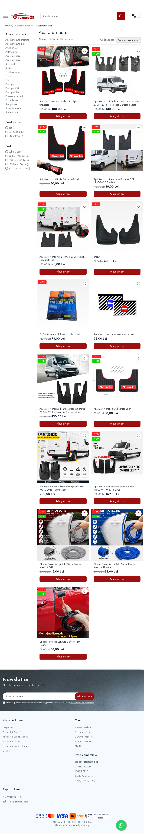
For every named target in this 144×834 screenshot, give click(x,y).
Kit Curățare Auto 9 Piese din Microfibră (60, 334)
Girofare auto (12, 72)
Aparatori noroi (13, 56)
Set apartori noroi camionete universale (113, 334)
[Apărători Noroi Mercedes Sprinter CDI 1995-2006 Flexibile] (117, 150)
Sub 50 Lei (14, 151)
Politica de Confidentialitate (82, 702)
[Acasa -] (23, 16)
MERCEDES (15, 132)
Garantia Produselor (84, 736)
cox (10, 127)
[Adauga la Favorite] (84, 51)
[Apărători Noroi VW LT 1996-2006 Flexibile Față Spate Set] (63, 227)
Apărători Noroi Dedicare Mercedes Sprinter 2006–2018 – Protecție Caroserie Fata (62, 410)
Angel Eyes (11, 48)
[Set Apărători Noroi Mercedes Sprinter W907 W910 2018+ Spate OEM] (63, 457)
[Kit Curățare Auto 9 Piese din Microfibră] (63, 305)
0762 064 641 (14, 796)
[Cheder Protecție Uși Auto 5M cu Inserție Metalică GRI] (63, 535)
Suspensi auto (12, 112)
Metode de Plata (83, 727)
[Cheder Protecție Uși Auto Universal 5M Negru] (63, 613)
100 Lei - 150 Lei (17, 160)
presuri (97, 256)
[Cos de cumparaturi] (139, 16)
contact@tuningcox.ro (17, 801)
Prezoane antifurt (14, 96)
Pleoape (9, 84)
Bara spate (10, 64)
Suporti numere (13, 108)
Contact (6, 750)
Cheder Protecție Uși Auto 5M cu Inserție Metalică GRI (60, 566)
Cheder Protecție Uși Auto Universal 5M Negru (60, 643)
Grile (8, 76)
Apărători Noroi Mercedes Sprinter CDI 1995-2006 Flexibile (114, 181)
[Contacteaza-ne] (134, 16)
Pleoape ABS (12, 88)
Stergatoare (11, 104)
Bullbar (8, 68)
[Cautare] (121, 16)
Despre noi (8, 727)
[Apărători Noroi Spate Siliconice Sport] (63, 150)
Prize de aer (11, 100)
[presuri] (117, 227)
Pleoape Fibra (12, 92)
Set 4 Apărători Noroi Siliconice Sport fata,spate (59, 103)
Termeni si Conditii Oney (15, 746)
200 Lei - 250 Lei (18, 168)
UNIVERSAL (15, 136)
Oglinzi (9, 80)
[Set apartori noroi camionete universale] (117, 305)
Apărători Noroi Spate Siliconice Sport (59, 179)
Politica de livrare (11, 741)
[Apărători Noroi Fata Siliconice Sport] (117, 380)
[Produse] (5, 16)
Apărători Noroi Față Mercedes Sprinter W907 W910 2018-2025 (114, 488)
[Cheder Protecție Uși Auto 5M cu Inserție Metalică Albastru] (117, 535)
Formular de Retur (83, 741)
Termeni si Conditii (12, 732)
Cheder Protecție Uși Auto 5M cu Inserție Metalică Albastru (114, 566)
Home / (9, 25)
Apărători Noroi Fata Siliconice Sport (112, 408)
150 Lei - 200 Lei (17, 164)
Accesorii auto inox (15, 44)
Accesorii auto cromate (17, 40)
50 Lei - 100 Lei (17, 156)
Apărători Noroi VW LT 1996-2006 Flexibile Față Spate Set (63, 258)
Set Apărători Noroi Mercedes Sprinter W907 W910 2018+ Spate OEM (63, 488)
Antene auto (11, 52)
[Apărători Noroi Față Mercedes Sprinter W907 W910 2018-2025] (117, 457)
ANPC (78, 746)
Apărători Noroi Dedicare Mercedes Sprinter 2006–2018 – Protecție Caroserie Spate (116, 103)
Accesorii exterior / (25, 25)
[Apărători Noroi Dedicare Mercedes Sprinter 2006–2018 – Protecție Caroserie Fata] (63, 380)
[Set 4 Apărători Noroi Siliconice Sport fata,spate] (63, 72)
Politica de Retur (82, 732)
